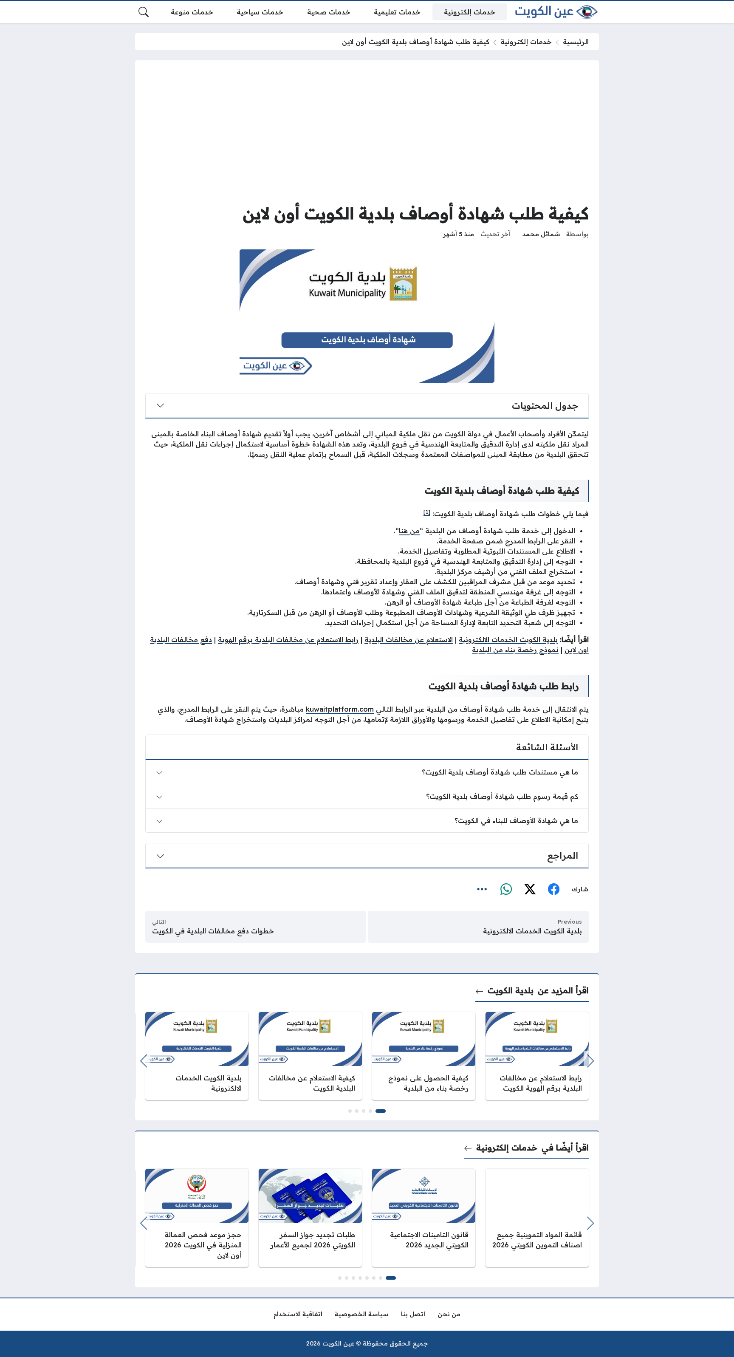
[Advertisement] (367, 134)
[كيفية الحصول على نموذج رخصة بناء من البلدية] (423, 1056)
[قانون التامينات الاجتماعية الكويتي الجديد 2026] (423, 1218)
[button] (380, 1111)
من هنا (409, 530)
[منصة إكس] (530, 890)
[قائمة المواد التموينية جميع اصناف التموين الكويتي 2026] (537, 1218)
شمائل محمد (541, 234)
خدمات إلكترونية (526, 41)
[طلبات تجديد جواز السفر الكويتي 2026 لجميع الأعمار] (310, 1218)
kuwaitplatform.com (340, 709)
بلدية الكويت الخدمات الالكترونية (508, 639)
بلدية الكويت (511, 990)
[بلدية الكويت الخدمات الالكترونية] (196, 1056)
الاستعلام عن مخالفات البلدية (408, 639)
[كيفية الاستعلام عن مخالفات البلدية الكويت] (310, 1056)
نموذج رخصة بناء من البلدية (515, 649)
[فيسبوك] (553, 890)
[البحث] (143, 11)
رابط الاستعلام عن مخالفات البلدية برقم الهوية (288, 639)
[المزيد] (482, 890)
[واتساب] (506, 890)
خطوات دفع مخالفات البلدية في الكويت (213, 931)
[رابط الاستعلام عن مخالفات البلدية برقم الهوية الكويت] (537, 1056)
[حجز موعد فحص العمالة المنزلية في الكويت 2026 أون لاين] (196, 1218)
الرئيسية (576, 41)
